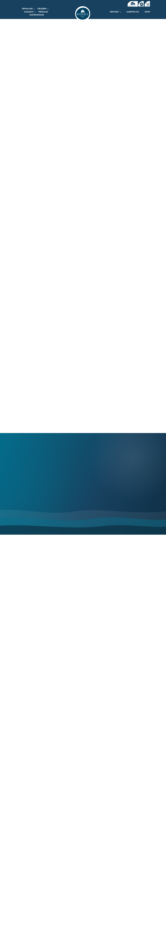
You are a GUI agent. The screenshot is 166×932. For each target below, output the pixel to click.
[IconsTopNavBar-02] (147, 2)
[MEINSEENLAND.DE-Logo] (82, 7)
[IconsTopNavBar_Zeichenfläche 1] (140, 2)
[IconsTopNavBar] (132, 2)
